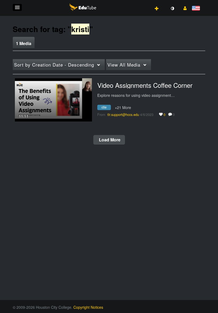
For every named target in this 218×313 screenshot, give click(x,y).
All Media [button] (123, 64)
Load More (109, 140)
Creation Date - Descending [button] (54, 64)
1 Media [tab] (23, 43)
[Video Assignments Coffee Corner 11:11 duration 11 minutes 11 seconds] (53, 99)
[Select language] (196, 9)
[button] (17, 7)
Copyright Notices (88, 307)
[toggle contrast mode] (172, 8)
